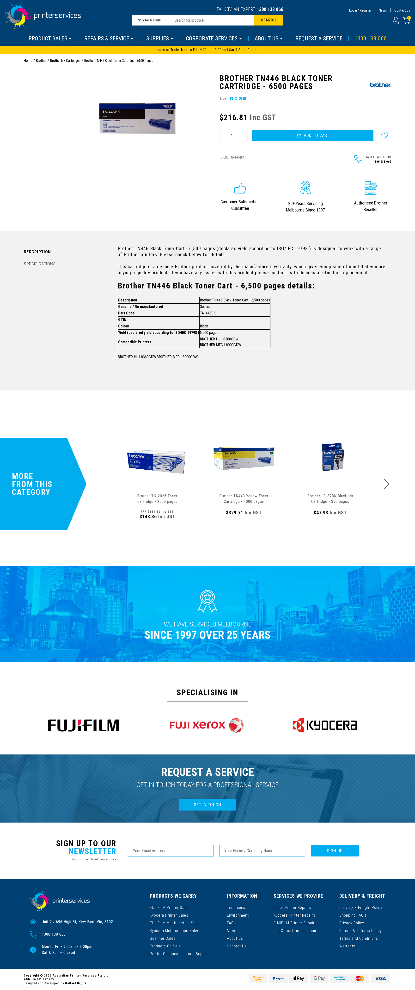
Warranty (347, 946)
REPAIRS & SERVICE (106, 38)
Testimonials (238, 907)
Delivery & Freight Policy (360, 907)
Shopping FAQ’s (352, 915)
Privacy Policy (351, 923)
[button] (384, 135)
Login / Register (360, 10)
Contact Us (402, 10)
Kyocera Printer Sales (169, 915)
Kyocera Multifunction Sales (174, 930)
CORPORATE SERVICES (212, 38)
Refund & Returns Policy (360, 930)
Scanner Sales (163, 938)
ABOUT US (266, 38)
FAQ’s (232, 923)
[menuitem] (231, 98)
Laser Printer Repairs (292, 907)
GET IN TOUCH (207, 804)
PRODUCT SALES (48, 38)
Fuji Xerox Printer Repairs (296, 930)
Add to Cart (316, 135)
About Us (235, 938)
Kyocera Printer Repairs (294, 915)
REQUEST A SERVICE (318, 38)
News (383, 10)
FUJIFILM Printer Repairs (295, 923)
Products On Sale (165, 946)
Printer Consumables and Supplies (180, 954)
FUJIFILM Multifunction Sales (175, 923)
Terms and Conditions (358, 938)
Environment (238, 915)
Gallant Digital (76, 983)
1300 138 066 (270, 9)
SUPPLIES (157, 38)
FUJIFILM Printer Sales (170, 907)
